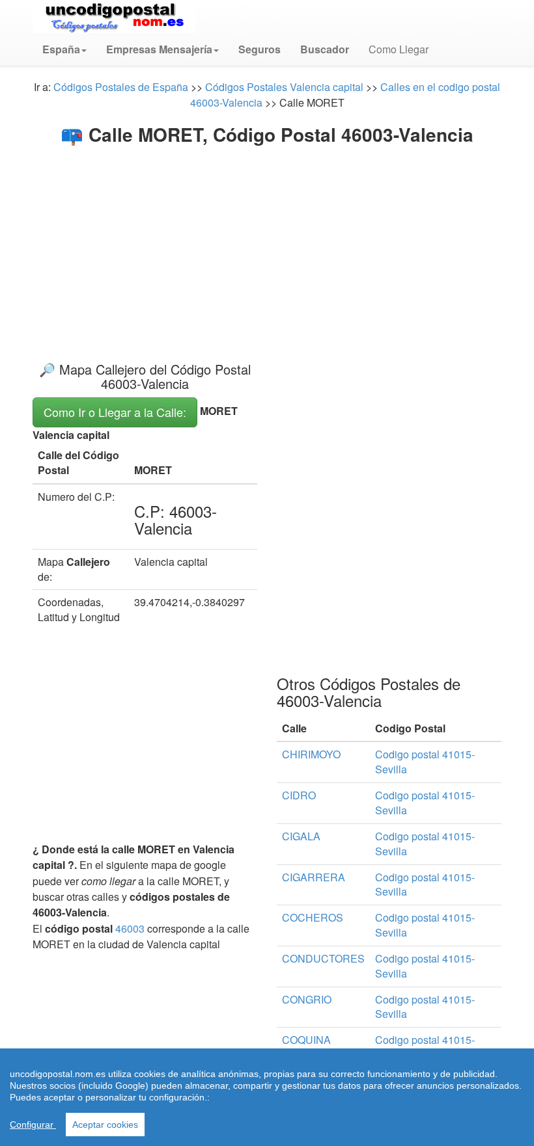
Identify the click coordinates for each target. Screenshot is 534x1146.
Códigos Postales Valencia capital (284, 86)
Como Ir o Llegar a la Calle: (115, 411)
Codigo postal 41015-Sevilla (425, 762)
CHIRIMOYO (311, 754)
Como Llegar (399, 49)
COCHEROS (312, 917)
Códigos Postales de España (120, 86)
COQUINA (306, 1039)
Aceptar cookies (105, 1124)
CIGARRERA (313, 877)
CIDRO (299, 795)
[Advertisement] (267, 242)
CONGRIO (306, 999)
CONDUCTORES (323, 958)
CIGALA (301, 836)
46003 (130, 928)
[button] (64, 49)
